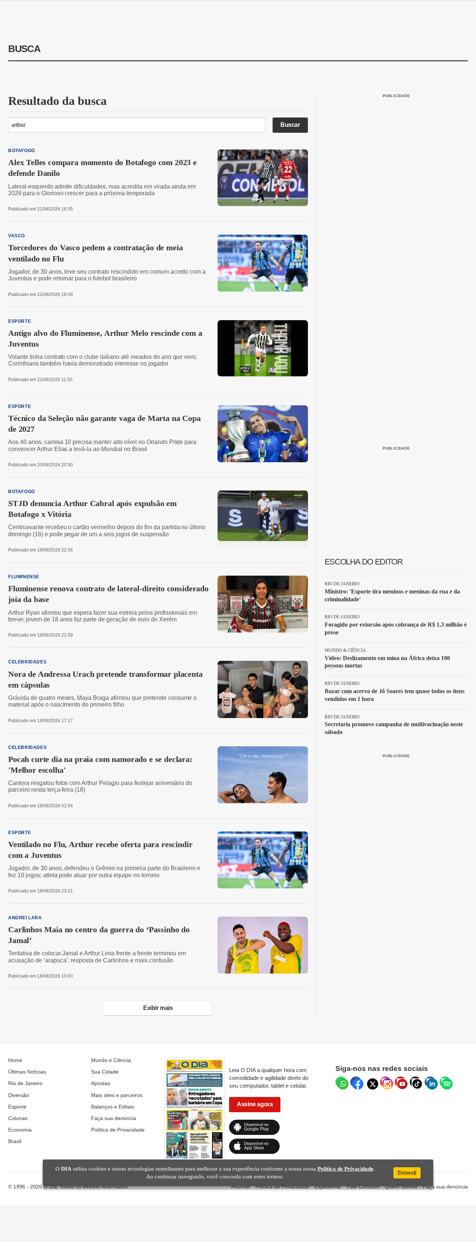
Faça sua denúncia (113, 1118)
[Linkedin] (430, 1082)
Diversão (18, 1095)
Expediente (328, 1187)
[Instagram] (385, 1082)
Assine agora (255, 1104)
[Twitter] (370, 1082)
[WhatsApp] (341, 1082)
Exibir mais (158, 1008)
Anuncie (240, 1187)
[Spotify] (445, 1082)
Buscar (290, 125)
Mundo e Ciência (111, 1060)
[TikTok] (415, 1082)
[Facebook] (355, 1082)
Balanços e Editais (112, 1107)
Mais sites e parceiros (116, 1095)
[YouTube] (400, 1082)
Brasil (14, 1141)
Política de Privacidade (118, 1130)
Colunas (18, 1118)
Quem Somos (401, 1187)
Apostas (100, 1083)
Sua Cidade (105, 1072)
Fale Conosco (363, 1187)
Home (15, 1060)
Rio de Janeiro (25, 1083)
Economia (20, 1130)
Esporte (17, 1107)
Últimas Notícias (27, 1072)
